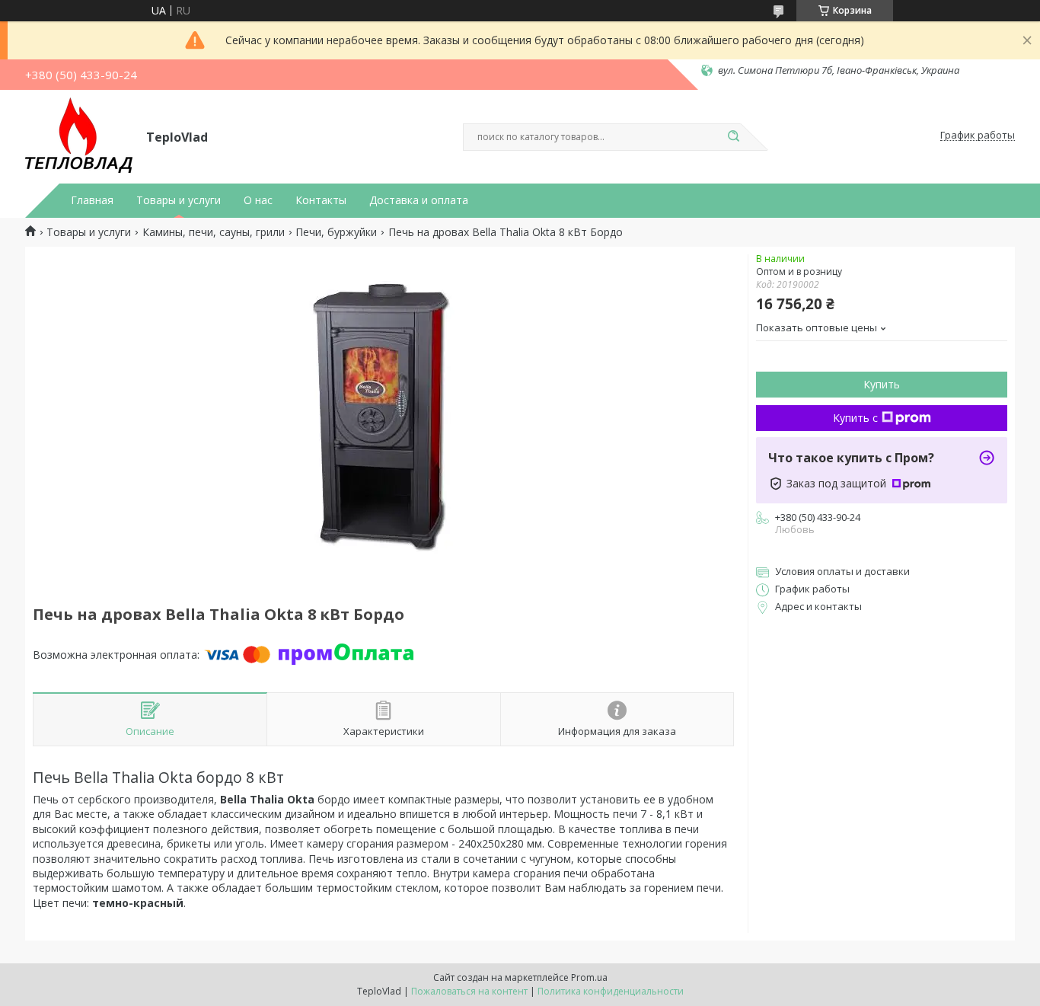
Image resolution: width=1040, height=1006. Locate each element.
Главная (92, 200)
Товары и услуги (178, 200)
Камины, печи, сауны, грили (213, 232)
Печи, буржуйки (336, 232)
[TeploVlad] (78, 135)
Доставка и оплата (418, 200)
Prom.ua (589, 977)
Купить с (855, 417)
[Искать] (733, 137)
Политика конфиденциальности (611, 991)
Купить (881, 384)
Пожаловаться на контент (469, 991)
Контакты (320, 200)
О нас (258, 200)
